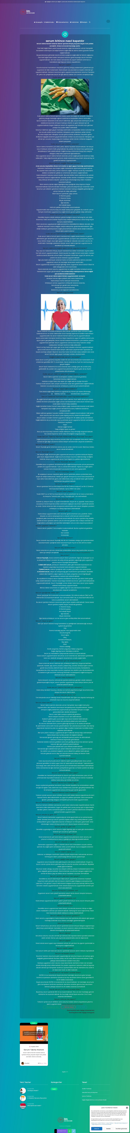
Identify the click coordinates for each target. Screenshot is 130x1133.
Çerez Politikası (110, 1123)
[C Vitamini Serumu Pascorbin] (23, 1098)
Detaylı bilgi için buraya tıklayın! (72, 1004)
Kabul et (96, 1128)
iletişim (68, 394)
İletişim (84, 22)
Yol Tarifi (82, 1007)
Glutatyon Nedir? (33, 1090)
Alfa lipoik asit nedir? (34, 1105)
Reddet (108, 1128)
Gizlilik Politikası (101, 1123)
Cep (49, 394)
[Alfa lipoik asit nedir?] (23, 1106)
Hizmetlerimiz (63, 22)
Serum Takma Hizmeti (34, 1050)
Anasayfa (39, 22)
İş (53, 394)
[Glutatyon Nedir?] (23, 1091)
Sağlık (34, 1023)
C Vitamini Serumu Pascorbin (37, 1098)
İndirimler (75, 22)
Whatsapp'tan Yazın (52, 1007)
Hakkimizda (49, 22)
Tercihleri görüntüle (121, 1128)
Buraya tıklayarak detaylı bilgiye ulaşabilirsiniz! (74, 553)
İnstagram (43, 394)
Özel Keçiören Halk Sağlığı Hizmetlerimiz (80, 1010)
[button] (127, 1108)
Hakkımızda (94, 1123)
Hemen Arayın (69, 1007)
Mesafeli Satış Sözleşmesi (121, 1123)
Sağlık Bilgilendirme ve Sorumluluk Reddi (101, 1124)
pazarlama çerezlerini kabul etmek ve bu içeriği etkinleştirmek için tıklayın (34, 1033)
